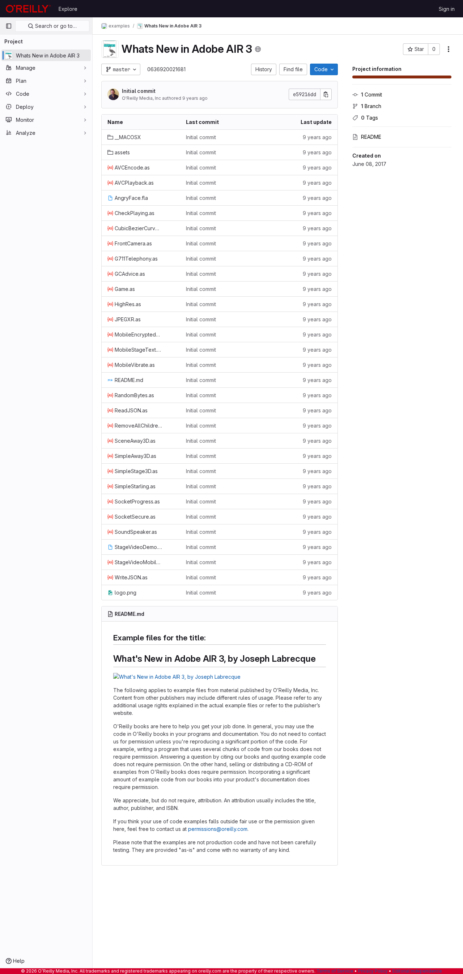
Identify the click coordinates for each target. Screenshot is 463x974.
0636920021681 (166, 69)
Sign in (447, 9)
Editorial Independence (417, 971)
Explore (68, 9)
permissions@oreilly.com (217, 829)
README (371, 137)
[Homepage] (28, 8)
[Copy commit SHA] (326, 94)
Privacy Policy (373, 971)
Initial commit (139, 91)
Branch (371, 106)
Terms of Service (335, 971)
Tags (369, 118)
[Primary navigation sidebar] (8, 26)
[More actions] (448, 49)
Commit (371, 94)
